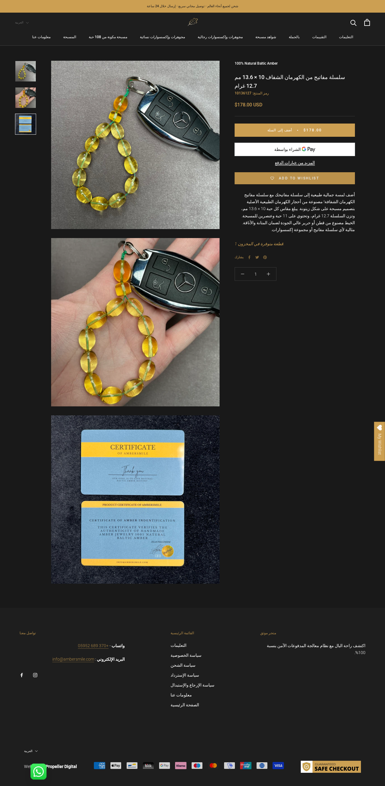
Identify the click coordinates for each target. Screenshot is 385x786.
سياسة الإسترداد (185, 675)
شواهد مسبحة (265, 37)
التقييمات (319, 37)
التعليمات (346, 37)
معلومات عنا (41, 37)
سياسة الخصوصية (186, 655)
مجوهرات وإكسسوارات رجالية (220, 37)
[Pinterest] (265, 257)
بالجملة (294, 37)
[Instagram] (35, 674)
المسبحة (69, 37)
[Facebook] (249, 257)
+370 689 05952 (93, 645)
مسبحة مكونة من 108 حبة (108, 37)
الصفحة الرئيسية (185, 704)
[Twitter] (257, 257)
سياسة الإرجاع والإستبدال (192, 685)
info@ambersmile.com (73, 659)
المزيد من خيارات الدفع (295, 163)
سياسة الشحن (183, 665)
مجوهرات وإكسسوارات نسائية (162, 37)
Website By (50, 766)
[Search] (353, 22)
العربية (19, 22)
